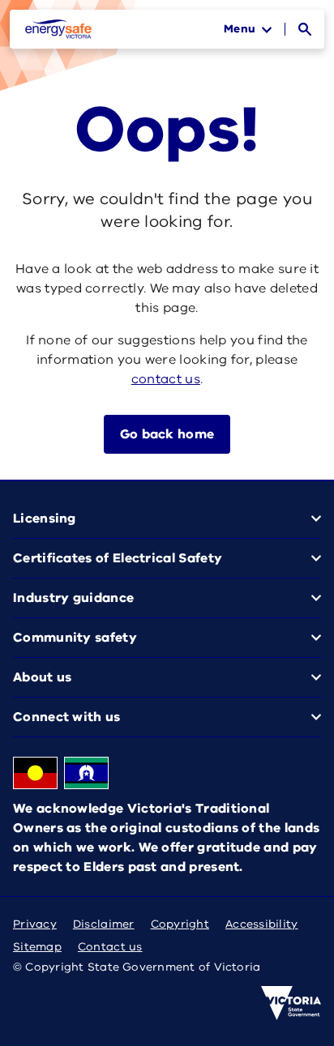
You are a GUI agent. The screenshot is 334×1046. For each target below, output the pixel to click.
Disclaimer (104, 924)
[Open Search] (304, 29)
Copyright (180, 924)
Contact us (110, 946)
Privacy (35, 924)
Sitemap (37, 946)
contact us (165, 379)
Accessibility (261, 924)
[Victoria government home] (291, 1003)
